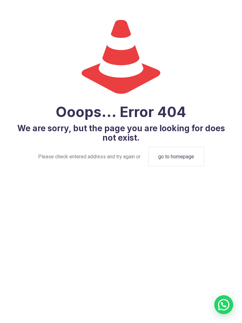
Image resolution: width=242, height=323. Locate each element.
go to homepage (176, 157)
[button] (223, 304)
